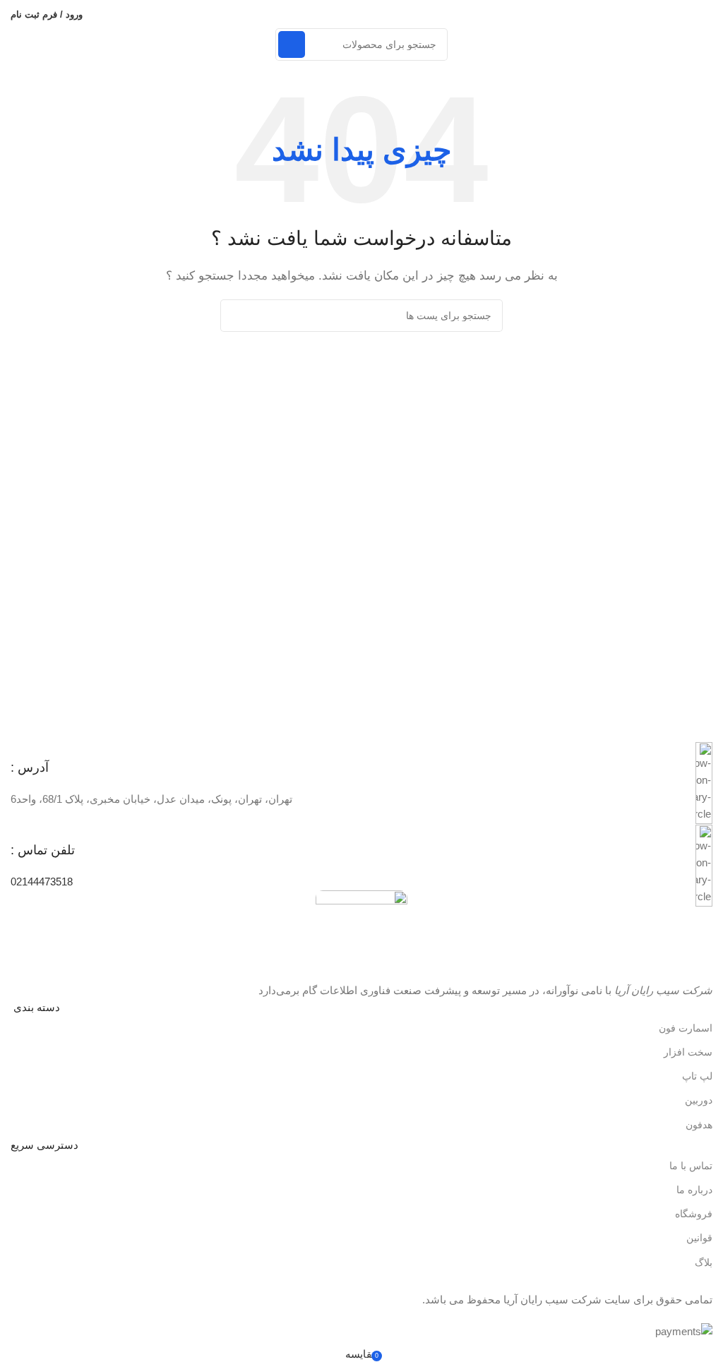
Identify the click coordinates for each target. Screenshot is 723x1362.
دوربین (698, 1100)
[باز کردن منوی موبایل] (706, 14)
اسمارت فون (685, 1028)
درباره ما (694, 1189)
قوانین (699, 1237)
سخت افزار (688, 1052)
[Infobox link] (361, 783)
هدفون (699, 1124)
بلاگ (703, 1262)
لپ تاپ (697, 1076)
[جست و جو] (291, 44)
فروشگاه (693, 1213)
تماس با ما (690, 1165)
